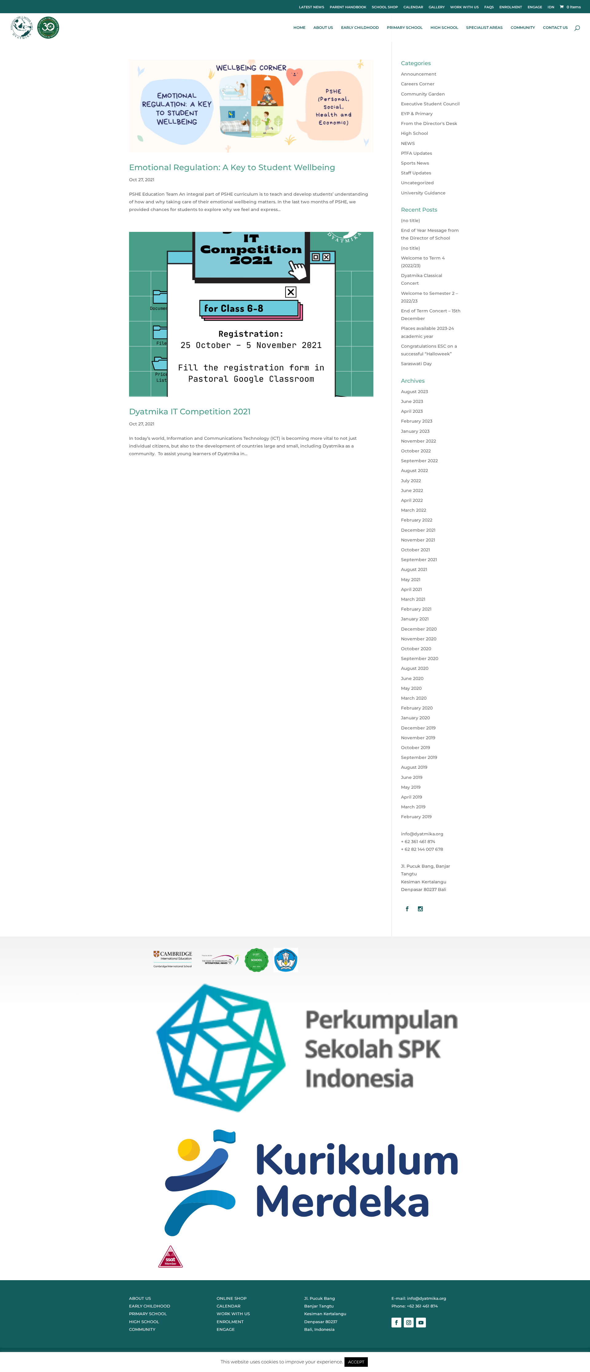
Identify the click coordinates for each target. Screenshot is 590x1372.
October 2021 (415, 550)
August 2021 (414, 569)
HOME (299, 27)
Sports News (415, 163)
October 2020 (416, 648)
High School (414, 133)
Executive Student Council (430, 104)
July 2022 (411, 480)
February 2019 (416, 816)
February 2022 (416, 520)
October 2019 (415, 747)
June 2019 (412, 777)
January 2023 (415, 431)
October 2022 (416, 451)
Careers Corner (418, 84)
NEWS (408, 143)
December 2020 (419, 629)
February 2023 (416, 421)
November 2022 (418, 441)
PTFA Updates (416, 153)
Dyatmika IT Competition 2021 (190, 411)
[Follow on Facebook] (396, 1322)
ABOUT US (323, 27)
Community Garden (423, 94)
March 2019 (413, 807)
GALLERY (437, 7)
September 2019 (419, 757)
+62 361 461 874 (422, 1306)
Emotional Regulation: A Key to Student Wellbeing (232, 167)
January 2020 (415, 718)
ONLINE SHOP (231, 1298)
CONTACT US (555, 27)
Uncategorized (417, 183)
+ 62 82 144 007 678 (422, 849)
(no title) (410, 220)
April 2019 (411, 797)
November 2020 (418, 639)
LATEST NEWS (311, 7)
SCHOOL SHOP (385, 7)
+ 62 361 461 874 (418, 841)
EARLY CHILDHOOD (360, 27)
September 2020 (419, 658)
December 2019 (418, 728)
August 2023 (414, 391)
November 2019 (418, 738)
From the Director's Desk (429, 123)
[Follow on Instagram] (409, 1322)
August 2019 (414, 767)
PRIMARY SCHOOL (405, 27)
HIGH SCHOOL (444, 27)
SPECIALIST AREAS (484, 27)
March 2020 (414, 698)
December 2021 (418, 530)
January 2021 (415, 619)
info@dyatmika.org (422, 834)
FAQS (489, 7)
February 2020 (417, 708)
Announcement (418, 74)
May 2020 (411, 688)
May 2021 (410, 579)
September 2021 (419, 559)
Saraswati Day (416, 363)
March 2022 (413, 510)
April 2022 (412, 500)
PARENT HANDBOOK (348, 7)
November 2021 (418, 540)
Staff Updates (416, 173)
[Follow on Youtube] (421, 1322)
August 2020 (414, 668)
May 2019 (411, 787)
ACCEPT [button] (356, 1361)
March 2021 (413, 599)
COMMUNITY (523, 27)
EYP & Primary (417, 113)
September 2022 (419, 460)
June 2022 (412, 490)
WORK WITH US (464, 7)
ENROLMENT (510, 7)
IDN (551, 7)
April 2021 (411, 589)
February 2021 (416, 609)
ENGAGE (535, 7)
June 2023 (412, 401)
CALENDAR (413, 7)
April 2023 (412, 411)
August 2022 (414, 470)
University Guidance (423, 193)
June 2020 (412, 678)
